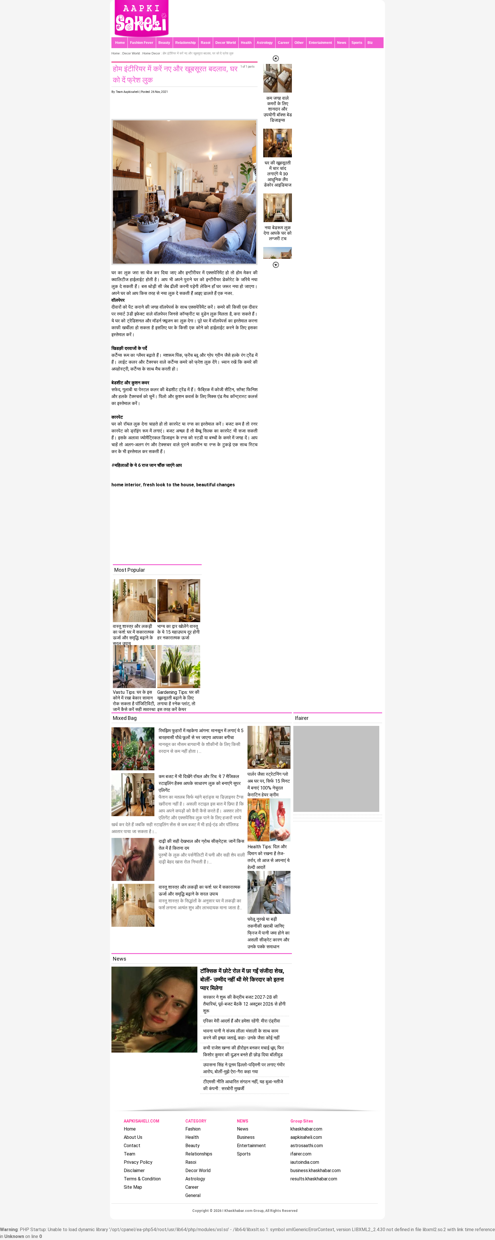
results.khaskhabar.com (313, 1179)
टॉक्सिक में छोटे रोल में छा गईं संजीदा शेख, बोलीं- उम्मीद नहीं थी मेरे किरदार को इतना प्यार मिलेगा (242, 979)
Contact (132, 1145)
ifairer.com (300, 1154)
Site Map (133, 1187)
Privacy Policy (138, 1162)
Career (283, 43)
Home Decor (151, 53)
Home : (116, 53)
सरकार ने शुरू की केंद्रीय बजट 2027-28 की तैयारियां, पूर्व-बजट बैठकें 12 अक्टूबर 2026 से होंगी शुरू (244, 1004)
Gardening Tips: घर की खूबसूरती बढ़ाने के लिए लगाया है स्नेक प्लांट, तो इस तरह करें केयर (178, 700)
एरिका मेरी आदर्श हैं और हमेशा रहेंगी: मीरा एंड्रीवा (241, 1021)
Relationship (185, 43)
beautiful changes (215, 484)
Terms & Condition (142, 1179)
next (276, 58)
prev (276, 265)
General (193, 1195)
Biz (370, 43)
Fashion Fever (141, 43)
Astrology (265, 43)
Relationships (198, 1154)
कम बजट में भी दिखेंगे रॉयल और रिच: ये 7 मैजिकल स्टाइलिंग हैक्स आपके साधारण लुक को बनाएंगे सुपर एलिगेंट (200, 783)
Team (129, 1154)
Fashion (193, 1129)
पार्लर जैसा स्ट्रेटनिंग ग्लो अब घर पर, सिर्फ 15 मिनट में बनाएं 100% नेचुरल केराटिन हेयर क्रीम (268, 784)
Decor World (225, 43)
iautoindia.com (304, 1162)
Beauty (164, 43)
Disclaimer (134, 1170)
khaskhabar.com (306, 1129)
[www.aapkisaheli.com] (141, 35)
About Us (133, 1137)
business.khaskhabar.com (315, 1170)
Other (299, 43)
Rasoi (205, 43)
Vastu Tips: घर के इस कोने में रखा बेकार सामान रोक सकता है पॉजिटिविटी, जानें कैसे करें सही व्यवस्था (134, 700)
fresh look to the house (168, 484)
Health (246, 43)
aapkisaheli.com (306, 1137)
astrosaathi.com (306, 1145)
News (341, 43)
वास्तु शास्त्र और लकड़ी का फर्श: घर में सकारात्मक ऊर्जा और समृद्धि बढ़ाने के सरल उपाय (133, 635)
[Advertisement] (252, 524)
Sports (356, 43)
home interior (126, 484)
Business (246, 1137)
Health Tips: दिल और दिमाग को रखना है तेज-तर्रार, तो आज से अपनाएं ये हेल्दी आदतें (268, 857)
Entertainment (320, 43)
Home (120, 43)
